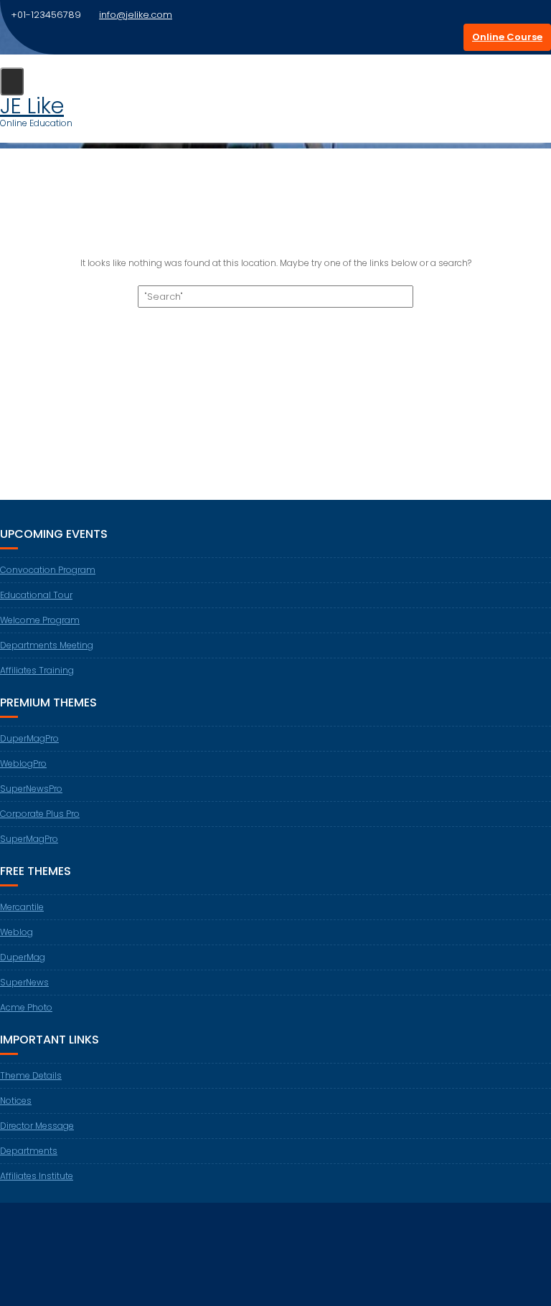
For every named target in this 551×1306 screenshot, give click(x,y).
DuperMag (22, 957)
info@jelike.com (135, 15)
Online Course (507, 37)
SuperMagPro (29, 839)
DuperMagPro (29, 738)
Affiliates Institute (36, 1176)
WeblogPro (23, 763)
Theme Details (31, 1075)
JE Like (32, 105)
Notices (16, 1100)
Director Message (37, 1126)
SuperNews (24, 982)
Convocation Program (47, 570)
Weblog (16, 932)
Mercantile (22, 907)
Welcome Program (40, 620)
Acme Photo (26, 1007)
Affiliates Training (37, 670)
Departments (28, 1151)
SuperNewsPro (31, 788)
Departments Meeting (46, 645)
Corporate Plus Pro (40, 814)
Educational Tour (36, 595)
